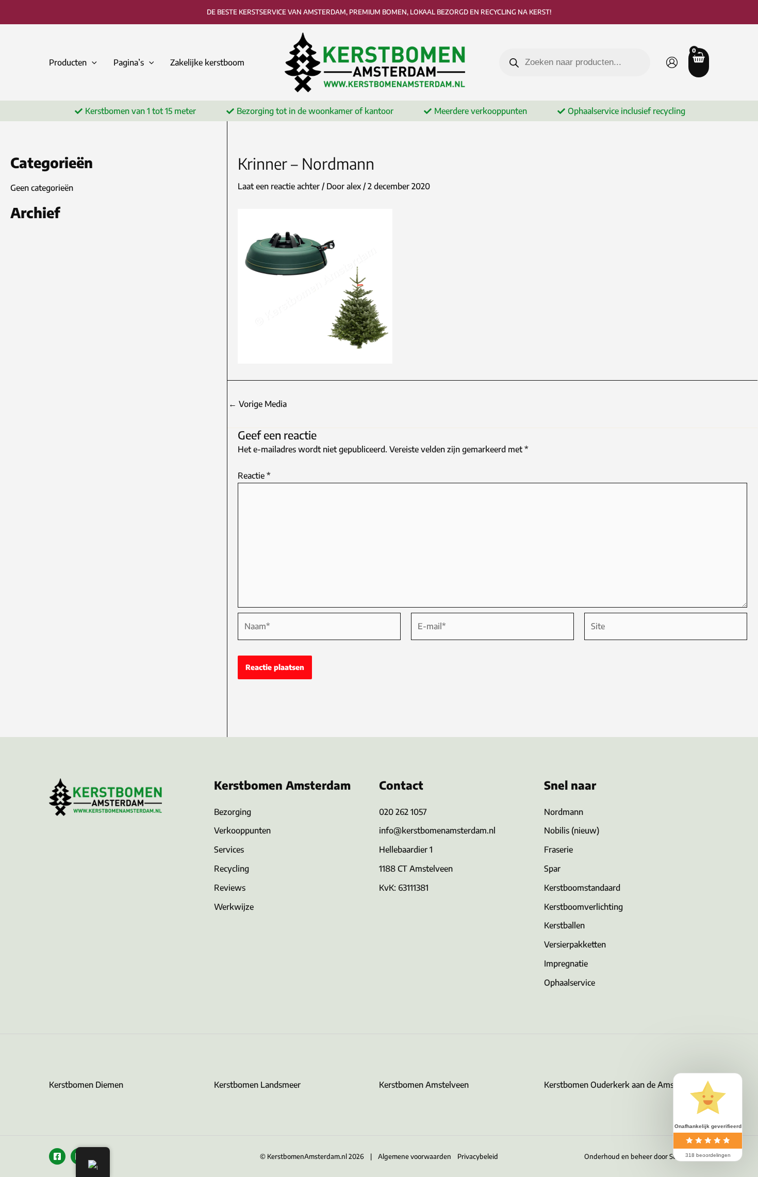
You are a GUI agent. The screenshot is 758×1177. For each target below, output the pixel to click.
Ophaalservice (569, 982)
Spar (552, 868)
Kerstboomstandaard (582, 887)
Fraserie (558, 849)
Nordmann (563, 812)
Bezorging (232, 812)
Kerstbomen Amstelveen (424, 1085)
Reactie (254, 475)
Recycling (231, 868)
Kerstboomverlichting (583, 907)
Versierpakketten (575, 944)
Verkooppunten (242, 830)
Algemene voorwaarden (414, 1156)
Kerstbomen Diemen (86, 1085)
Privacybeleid (477, 1156)
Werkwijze (234, 907)
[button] (92, 62)
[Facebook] (57, 1156)
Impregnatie (566, 963)
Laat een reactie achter (279, 186)
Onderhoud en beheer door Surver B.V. (643, 1156)
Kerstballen (564, 925)
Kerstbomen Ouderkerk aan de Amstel (613, 1085)
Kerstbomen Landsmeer (257, 1085)
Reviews (229, 887)
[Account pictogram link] (672, 62)
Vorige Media (257, 404)
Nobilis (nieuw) (571, 830)
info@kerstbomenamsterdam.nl (437, 830)
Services (229, 849)
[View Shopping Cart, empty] (698, 62)
